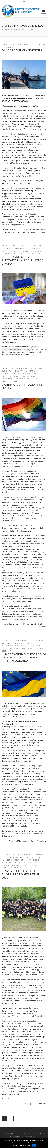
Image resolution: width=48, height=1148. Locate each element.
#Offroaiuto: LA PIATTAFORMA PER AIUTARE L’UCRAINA (23, 260)
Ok (33, 1145)
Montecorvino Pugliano (25, 374)
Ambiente (6, 643)
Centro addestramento (14, 857)
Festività (19, 860)
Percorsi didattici (11, 865)
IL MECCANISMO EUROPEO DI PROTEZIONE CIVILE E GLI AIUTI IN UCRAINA (24, 657)
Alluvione (38, 640)
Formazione (32, 860)
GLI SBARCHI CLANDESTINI (22, 50)
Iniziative (20, 248)
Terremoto (28, 648)
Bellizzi (38, 246)
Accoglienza (26, 44)
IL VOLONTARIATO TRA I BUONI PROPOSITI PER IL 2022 (21, 874)
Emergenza (40, 44)
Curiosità (7, 371)
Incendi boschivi (10, 646)
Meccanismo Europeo (32, 646)
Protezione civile (22, 251)
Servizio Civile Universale (28, 379)
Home (4, 29)
